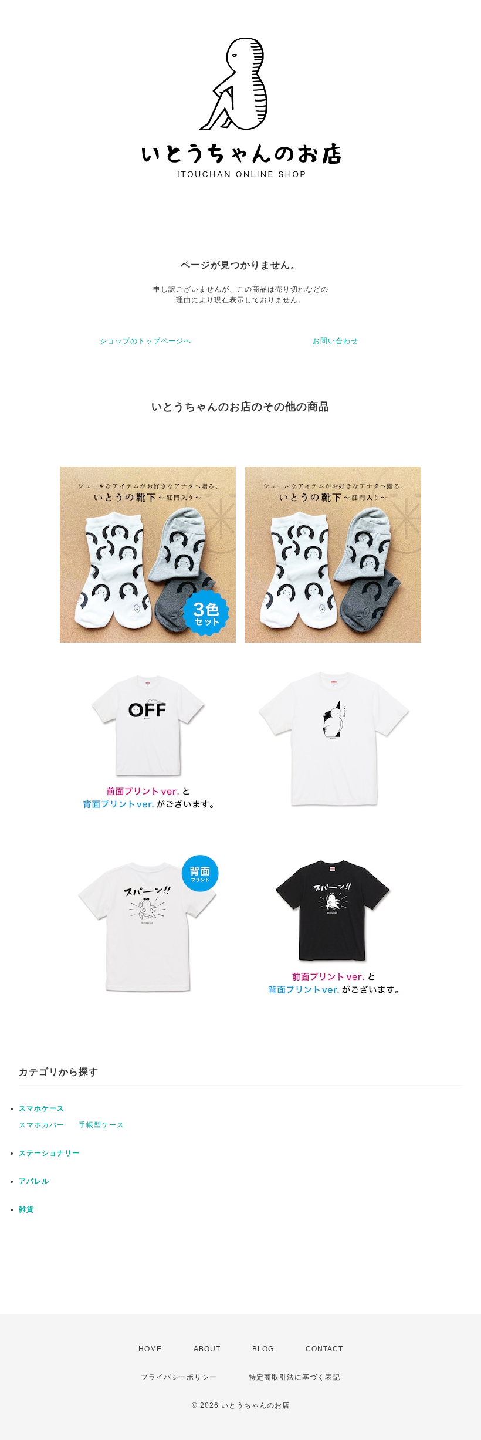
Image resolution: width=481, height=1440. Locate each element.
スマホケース (42, 1108)
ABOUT (207, 1349)
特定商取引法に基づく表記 (294, 1377)
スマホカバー (42, 1125)
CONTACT (324, 1349)
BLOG (263, 1349)
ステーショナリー (49, 1153)
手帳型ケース (101, 1125)
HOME (150, 1349)
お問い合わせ (335, 341)
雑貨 (26, 1209)
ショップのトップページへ (145, 341)
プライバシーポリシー (179, 1377)
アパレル (34, 1181)
